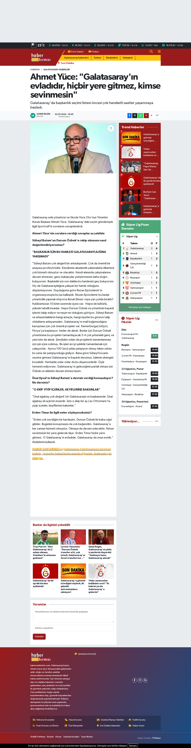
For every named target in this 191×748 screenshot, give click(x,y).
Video (95, 52)
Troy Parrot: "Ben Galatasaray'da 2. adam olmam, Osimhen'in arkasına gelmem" (44, 552)
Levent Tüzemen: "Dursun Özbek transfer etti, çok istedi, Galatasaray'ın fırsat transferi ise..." (73, 552)
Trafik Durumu (138, 720)
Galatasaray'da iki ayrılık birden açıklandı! (43, 583)
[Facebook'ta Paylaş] (129, 115)
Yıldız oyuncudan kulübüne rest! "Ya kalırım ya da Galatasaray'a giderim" (98, 586)
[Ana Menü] (158, 52)
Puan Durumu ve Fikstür (47, 726)
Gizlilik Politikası (37, 737)
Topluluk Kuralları (71, 737)
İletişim (50, 737)
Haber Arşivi (138, 726)
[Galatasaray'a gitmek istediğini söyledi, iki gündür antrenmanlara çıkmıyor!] (73, 571)
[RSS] (145, 680)
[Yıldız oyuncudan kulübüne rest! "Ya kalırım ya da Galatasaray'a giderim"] (101, 571)
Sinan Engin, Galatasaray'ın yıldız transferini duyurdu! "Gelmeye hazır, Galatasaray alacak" (100, 552)
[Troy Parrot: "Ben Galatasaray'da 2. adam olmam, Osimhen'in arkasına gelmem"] (45, 537)
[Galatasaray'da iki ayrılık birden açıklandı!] (45, 571)
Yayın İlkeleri (87, 737)
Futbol (97, 58)
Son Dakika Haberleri (110, 726)
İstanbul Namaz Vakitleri (112, 720)
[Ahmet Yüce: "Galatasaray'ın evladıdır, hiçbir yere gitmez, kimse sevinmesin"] (73, 148)
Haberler (35, 70)
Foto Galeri (77, 52)
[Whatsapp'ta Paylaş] (140, 115)
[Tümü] (156, 421)
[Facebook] (134, 680)
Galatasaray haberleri (76, 58)
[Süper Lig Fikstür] (156, 320)
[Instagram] (139, 680)
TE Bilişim (156, 738)
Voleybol (128, 58)
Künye (58, 737)
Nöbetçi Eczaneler (45, 720)
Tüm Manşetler (75, 726)
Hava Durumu (75, 720)
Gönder (39, 636)
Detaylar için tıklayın (140, 307)
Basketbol (112, 58)
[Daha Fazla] (146, 115)
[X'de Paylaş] (134, 115)
